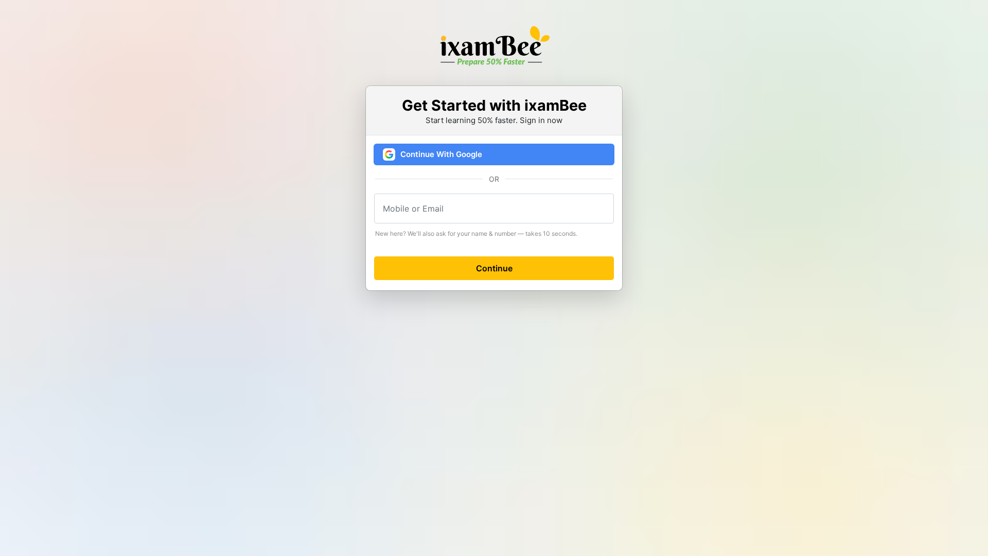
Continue (494, 268)
